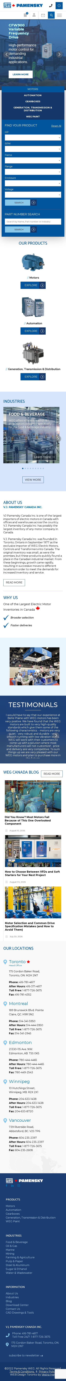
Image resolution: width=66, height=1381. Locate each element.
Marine (10, 1249)
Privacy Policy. (48, 1371)
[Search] (51, 15)
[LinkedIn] (12, 1185)
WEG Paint (33, 116)
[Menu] (59, 15)
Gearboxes (32, 101)
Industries (12, 1297)
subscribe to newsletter (24, 1355)
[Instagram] (18, 1185)
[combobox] (33, 137)
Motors (33, 89)
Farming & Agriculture (20, 1257)
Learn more (21, 74)
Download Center (17, 1305)
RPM (8, 143)
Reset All (56, 125)
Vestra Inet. (49, 1374)
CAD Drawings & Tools (20, 1312)
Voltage (9, 189)
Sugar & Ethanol (16, 1269)
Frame (8, 155)
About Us (12, 1293)
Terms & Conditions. (22, 1371)
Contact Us (13, 1308)
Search (18, 202)
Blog (9, 1301)
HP (6, 132)
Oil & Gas (11, 1246)
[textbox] (33, 138)
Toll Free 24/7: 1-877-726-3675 (31, 1336)
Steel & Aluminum (17, 1265)
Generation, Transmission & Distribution (32, 109)
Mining (10, 1253)
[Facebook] (6, 1185)
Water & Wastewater (19, 1272)
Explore (31, 285)
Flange (8, 166)
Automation (32, 95)
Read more (14, 582)
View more (33, 479)
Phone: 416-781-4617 (25, 1333)
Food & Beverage (17, 1242)
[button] (59, 54)
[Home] (23, 7)
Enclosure (10, 177)
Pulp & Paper (14, 1261)
